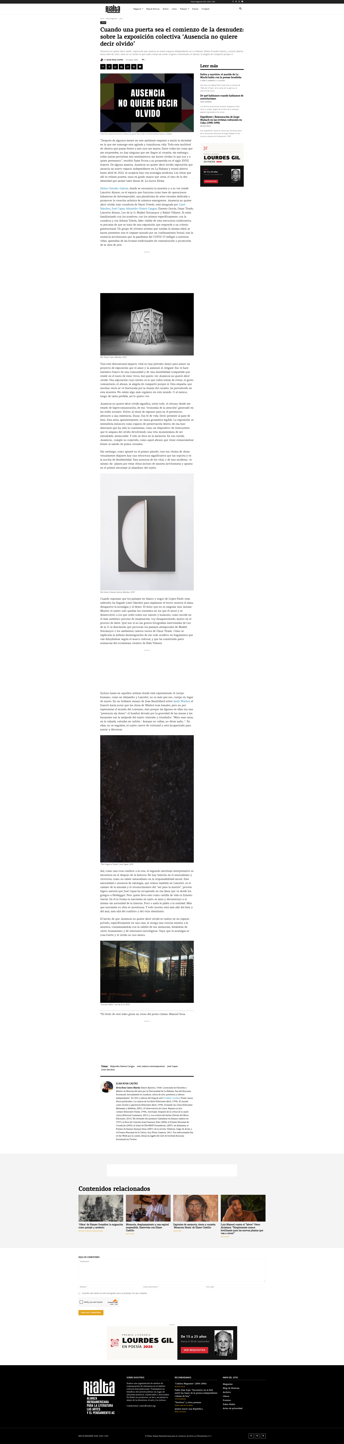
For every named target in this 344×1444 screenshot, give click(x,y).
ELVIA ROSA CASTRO (115, 60)
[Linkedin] (121, 66)
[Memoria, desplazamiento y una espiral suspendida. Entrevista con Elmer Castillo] (148, 1208)
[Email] (127, 66)
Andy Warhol (181, 701)
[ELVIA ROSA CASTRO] (102, 60)
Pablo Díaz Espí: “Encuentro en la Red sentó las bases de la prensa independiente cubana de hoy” (196, 1393)
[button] (240, 9)
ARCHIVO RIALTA (205, 126)
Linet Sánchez (108, 1069)
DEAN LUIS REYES (180, 1412)
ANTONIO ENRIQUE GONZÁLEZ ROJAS (90, 1231)
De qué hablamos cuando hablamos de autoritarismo (221, 97)
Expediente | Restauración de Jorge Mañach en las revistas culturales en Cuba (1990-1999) (221, 119)
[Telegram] (140, 66)
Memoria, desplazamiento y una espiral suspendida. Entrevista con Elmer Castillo (147, 1227)
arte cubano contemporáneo (151, 1066)
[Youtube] (242, 1)
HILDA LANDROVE (206, 102)
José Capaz (118, 208)
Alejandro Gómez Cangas (141, 208)
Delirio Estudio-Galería (114, 188)
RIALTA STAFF (130, 1234)
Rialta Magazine (111, 19)
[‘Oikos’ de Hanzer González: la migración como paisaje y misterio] (100, 1208)
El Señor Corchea (171, 1098)
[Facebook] (233, 1)
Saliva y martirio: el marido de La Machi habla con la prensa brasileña (220, 76)
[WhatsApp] (115, 66)
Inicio (102, 19)
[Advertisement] (147, 272)
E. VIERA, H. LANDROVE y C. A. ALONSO (212, 81)
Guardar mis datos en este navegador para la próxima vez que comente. (114, 1293)
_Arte (121, 19)
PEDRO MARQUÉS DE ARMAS (184, 1405)
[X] (239, 1)
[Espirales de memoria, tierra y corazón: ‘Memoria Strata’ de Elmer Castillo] (195, 1208)
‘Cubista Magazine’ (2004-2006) (191, 1383)
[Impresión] (134, 66)
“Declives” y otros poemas (188, 1402)
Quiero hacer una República (189, 1409)
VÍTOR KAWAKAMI (180, 1399)
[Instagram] (236, 1)
